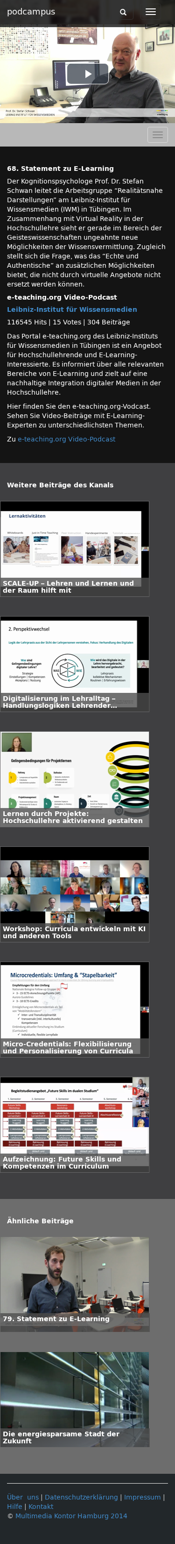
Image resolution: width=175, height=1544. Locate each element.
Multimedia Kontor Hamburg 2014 (71, 1516)
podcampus (31, 12)
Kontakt (40, 1507)
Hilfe (14, 1507)
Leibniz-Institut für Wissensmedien (72, 310)
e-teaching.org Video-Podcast (66, 439)
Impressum (142, 1497)
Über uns (23, 1497)
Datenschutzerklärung (81, 1497)
